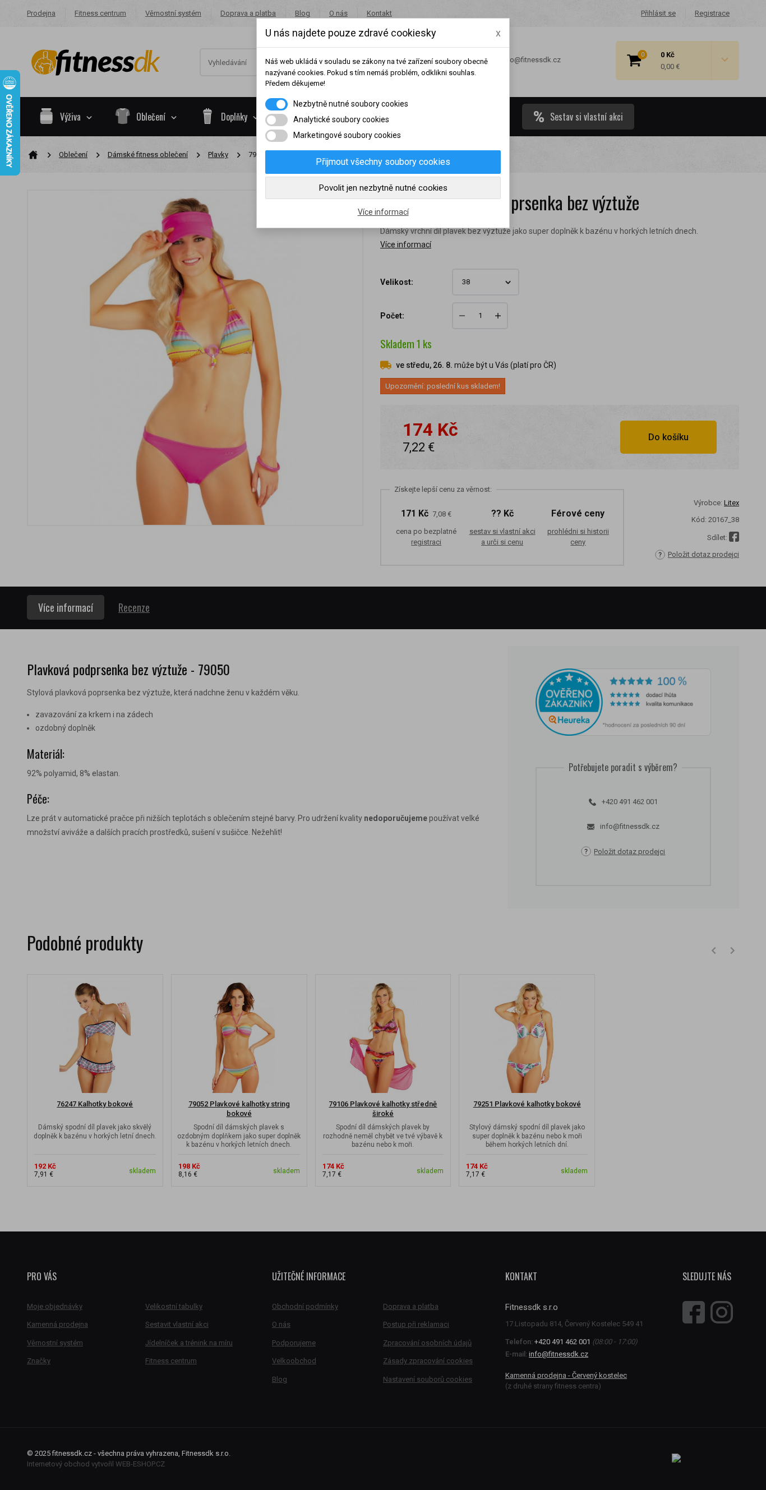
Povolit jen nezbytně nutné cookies (383, 188)
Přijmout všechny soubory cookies (383, 161)
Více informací (383, 211)
